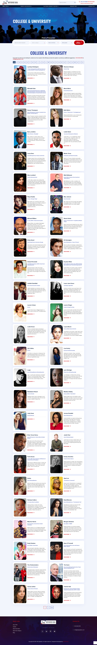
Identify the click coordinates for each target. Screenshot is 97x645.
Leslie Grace (31, 327)
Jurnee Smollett (68, 413)
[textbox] (38, 42)
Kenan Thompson (32, 110)
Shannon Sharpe (69, 67)
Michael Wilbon (31, 218)
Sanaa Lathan (31, 586)
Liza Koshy (67, 348)
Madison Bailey (68, 392)
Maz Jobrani (67, 197)
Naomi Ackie (67, 218)
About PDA (5, 6)
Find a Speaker (78, 43)
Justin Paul (67, 435)
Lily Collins (30, 348)
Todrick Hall (67, 586)
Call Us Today (87, 1)
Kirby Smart (30, 240)
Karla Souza (30, 456)
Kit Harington (68, 240)
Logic (29, 370)
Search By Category (17, 630)
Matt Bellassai (68, 175)
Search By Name (16, 628)
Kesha (29, 478)
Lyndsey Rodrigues (33, 67)
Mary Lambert (31, 175)
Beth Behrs (67, 110)
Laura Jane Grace (69, 283)
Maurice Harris (31, 521)
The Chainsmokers (32, 565)
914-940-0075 (77, 626)
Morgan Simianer (69, 521)
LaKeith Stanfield (32, 283)
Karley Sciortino (68, 456)
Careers (14, 626)
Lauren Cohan (31, 305)
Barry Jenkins (31, 132)
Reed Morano (68, 500)
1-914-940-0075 (79, 58)
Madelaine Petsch (32, 392)
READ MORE (30, 78)
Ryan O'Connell (68, 543)
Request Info (73, 6)
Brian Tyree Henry (32, 435)
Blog (14, 632)
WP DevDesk (66, 641)
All (14, 62)
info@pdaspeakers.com (79, 629)
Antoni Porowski (32, 262)
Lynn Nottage (68, 370)
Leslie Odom (67, 132)
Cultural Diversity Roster (50, 6)
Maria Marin (67, 88)
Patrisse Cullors (32, 500)
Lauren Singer (68, 305)
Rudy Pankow (31, 543)
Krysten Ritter (68, 262)
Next (52, 607)
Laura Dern (30, 153)
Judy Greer (30, 413)
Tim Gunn (66, 565)
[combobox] (38, 42)
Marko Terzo (67, 153)
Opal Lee (66, 478)
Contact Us (91, 6)
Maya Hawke (31, 197)
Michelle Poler (31, 88)
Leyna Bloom (67, 327)
